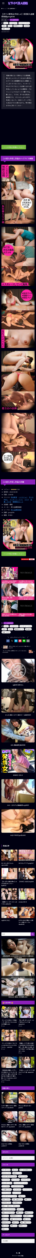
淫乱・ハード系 (8, 1212)
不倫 (22, 1196)
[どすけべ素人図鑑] (18, 3)
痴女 (5, 1219)
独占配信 (26, 26)
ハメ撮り (6, 1189)
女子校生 (17, 1203)
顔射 (14, 1226)
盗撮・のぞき (5, 29)
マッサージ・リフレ (24, 23)
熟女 (5, 1216)
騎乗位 (23, 1226)
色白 (15, 1222)
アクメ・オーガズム (9, 1176)
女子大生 (6, 1203)
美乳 (27, 1219)
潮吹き (29, 1212)
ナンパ (5, 1186)
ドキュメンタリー (20, 1183)
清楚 (20, 1212)
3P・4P (6, 1170)
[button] (8, 640)
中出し (4, 26)
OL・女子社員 (25, 1170)
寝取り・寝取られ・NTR (11, 1206)
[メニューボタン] (3, 3)
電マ (5, 1226)
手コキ (10, 26)
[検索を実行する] (33, 934)
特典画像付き (16, 1216)
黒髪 (5, 1229)
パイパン (6, 1193)
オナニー (23, 1176)
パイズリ (27, 1189)
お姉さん (17, 1173)
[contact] (19, 1253)
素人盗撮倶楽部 (14, 20)
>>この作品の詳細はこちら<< (14, 147)
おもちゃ (6, 1173)
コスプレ (26, 1180)
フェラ (16, 1193)
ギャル (6, 1180)
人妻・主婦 (17, 1199)
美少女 (6, 1222)
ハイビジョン (13, 23)
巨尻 (20, 1209)
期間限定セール (18, 26)
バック (17, 1189)
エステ (6, 23)
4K (15, 1170)
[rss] (17, 1253)
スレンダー (7, 1183)
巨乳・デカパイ (8, 1209)
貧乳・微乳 (26, 1222)
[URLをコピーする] (28, 640)
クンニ (15, 1180)
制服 (28, 1199)
